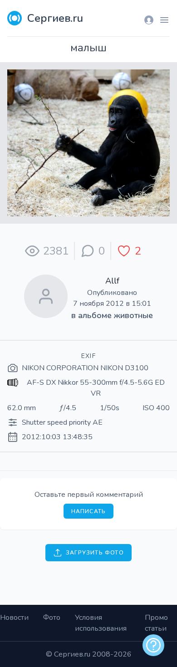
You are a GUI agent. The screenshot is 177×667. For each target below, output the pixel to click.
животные (133, 315)
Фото (51, 618)
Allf (112, 280)
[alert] (153, 645)
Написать (88, 511)
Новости (14, 618)
